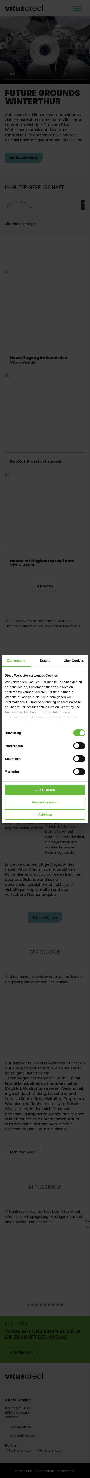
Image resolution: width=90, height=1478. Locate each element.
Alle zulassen (45, 790)
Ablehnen (45, 814)
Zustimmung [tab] (16, 660)
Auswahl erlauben (45, 802)
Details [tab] (45, 660)
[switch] (79, 745)
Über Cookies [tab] (74, 660)
